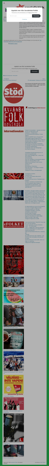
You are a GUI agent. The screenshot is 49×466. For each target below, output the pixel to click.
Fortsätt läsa (24, 19)
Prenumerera (36, 15)
